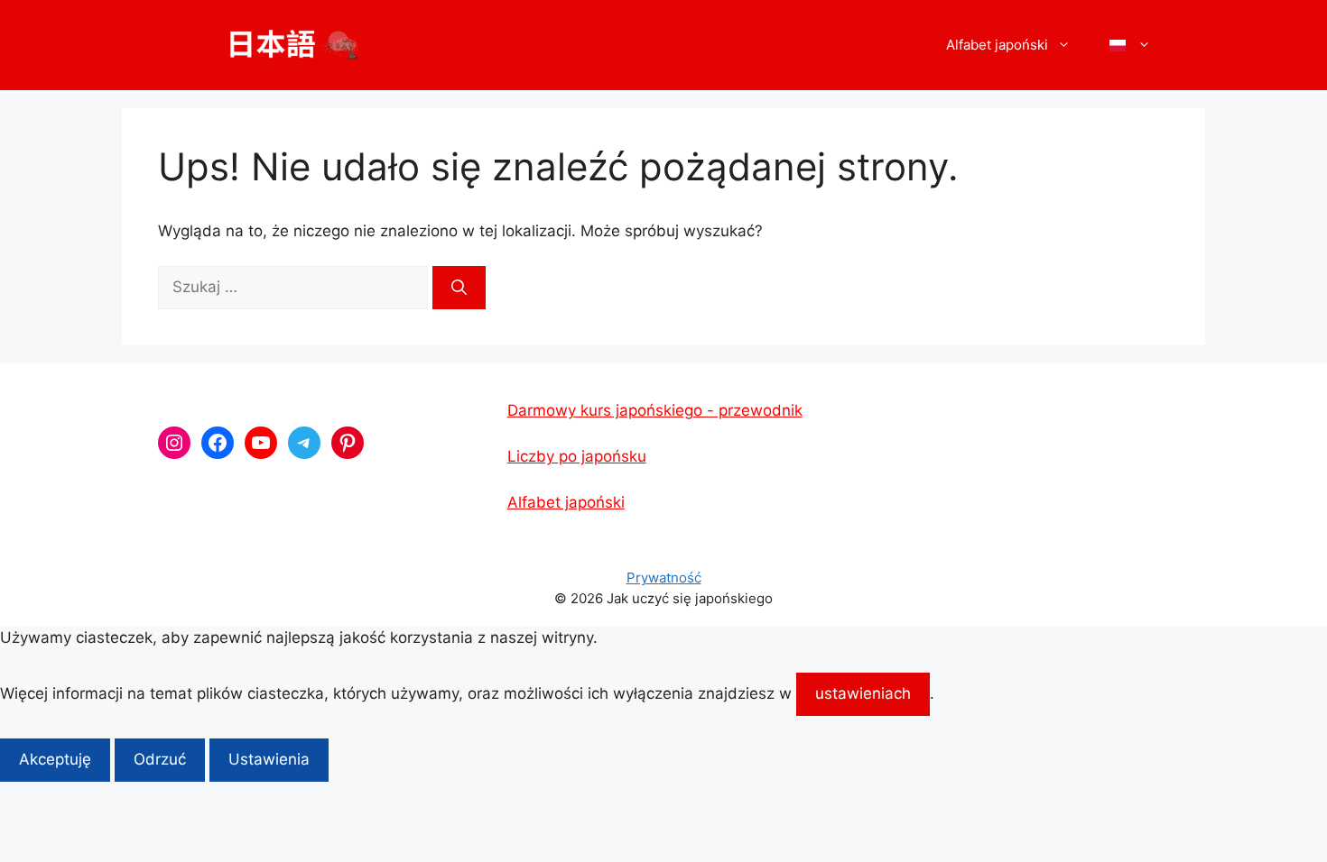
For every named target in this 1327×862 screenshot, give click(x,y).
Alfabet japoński (566, 502)
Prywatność (663, 577)
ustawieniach (863, 693)
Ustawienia (269, 759)
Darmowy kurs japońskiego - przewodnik (655, 410)
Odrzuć (160, 759)
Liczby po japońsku (576, 456)
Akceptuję (55, 759)
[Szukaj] (459, 287)
